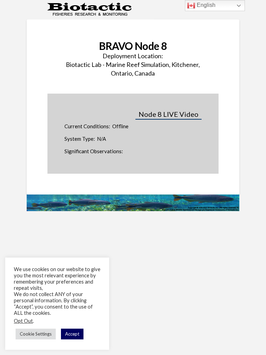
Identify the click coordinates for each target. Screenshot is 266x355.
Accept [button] (72, 334)
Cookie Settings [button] (36, 334)
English (205, 5)
